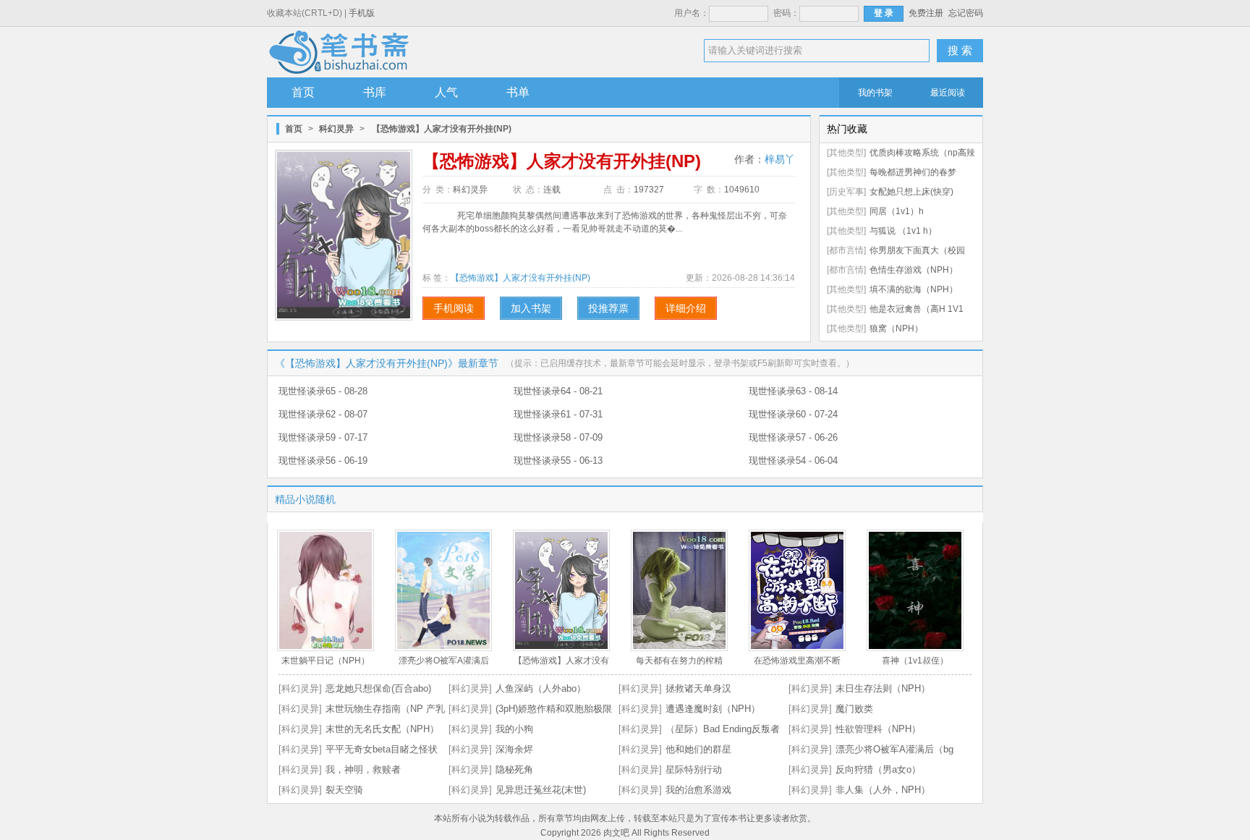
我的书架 (875, 93)
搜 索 (960, 50)
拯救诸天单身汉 (698, 688)
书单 (518, 92)
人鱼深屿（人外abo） (541, 688)
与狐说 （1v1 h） (903, 231)
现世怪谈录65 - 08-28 (323, 391)
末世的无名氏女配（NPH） (382, 729)
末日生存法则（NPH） (883, 688)
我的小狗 (514, 729)
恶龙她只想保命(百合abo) (378, 688)
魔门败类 (854, 708)
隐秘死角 (514, 769)
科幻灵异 (336, 129)
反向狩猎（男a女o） (878, 769)
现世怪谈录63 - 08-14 (793, 391)
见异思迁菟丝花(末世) (541, 789)
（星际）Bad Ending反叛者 (723, 729)
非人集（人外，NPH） (883, 789)
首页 (303, 92)
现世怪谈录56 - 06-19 (323, 460)
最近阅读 (947, 93)
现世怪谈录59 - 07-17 (323, 437)
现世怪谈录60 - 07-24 (793, 414)
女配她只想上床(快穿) (911, 192)
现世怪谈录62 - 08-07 (323, 414)
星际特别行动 (694, 769)
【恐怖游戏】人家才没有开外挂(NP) (520, 278)
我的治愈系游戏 (698, 789)
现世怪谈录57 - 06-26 (793, 437)
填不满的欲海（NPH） (914, 289)
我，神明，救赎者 (363, 769)
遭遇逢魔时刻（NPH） (713, 708)
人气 (446, 92)
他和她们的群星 (698, 749)
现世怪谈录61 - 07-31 (558, 414)
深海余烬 (514, 749)
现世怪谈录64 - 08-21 (558, 391)
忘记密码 (965, 13)
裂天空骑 (344, 789)
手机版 (362, 13)
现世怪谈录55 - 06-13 (558, 460)
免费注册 (926, 13)
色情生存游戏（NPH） (914, 270)
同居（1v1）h (897, 211)
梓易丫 (780, 159)
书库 (374, 92)
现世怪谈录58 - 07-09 (558, 437)
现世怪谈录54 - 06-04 (793, 460)
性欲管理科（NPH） (878, 729)
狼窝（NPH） (896, 328)
